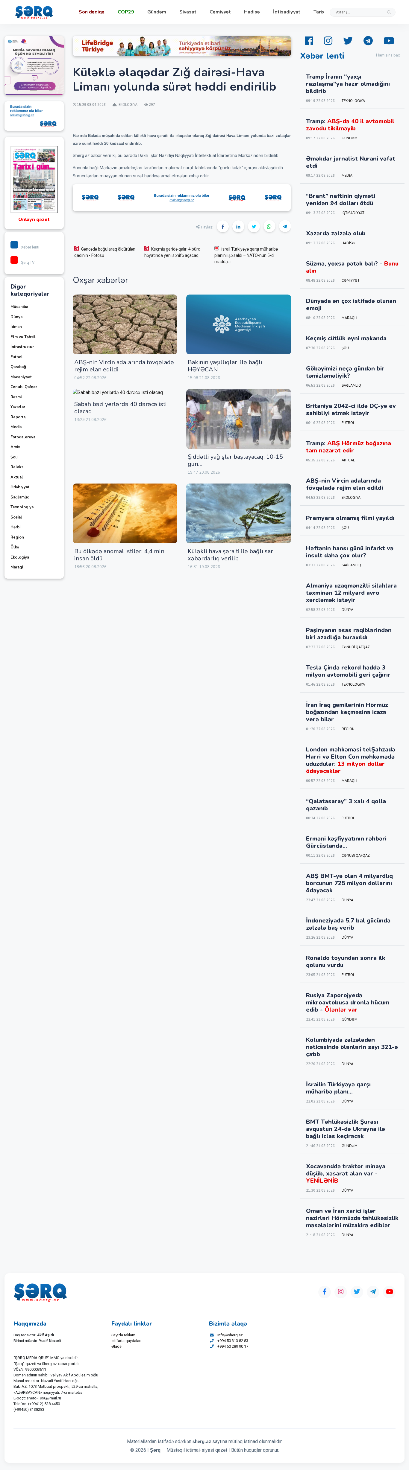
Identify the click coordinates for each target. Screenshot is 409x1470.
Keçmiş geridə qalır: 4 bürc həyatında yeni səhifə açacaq (172, 252)
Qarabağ (18, 367)
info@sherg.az (230, 1335)
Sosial (16, 517)
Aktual (16, 477)
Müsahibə (19, 306)
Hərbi (15, 527)
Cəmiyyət (220, 12)
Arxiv (15, 447)
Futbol (16, 357)
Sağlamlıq (19, 497)
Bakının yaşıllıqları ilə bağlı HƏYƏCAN (225, 365)
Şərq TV (27, 262)
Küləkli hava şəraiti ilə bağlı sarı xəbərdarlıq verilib (231, 554)
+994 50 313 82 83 (232, 1340)
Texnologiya (22, 507)
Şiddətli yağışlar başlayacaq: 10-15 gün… (235, 460)
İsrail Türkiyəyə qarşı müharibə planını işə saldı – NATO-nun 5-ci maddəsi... (246, 255)
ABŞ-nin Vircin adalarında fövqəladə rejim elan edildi (124, 365)
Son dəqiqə (91, 12)
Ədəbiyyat (19, 487)
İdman (16, 327)
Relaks (16, 467)
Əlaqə (116, 1346)
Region (17, 537)
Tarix (319, 12)
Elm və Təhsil (23, 337)
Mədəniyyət (21, 377)
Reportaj (18, 417)
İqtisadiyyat (286, 12)
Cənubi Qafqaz (23, 387)
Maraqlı (17, 567)
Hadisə (252, 12)
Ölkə (14, 547)
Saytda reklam (123, 1335)
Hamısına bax (388, 55)
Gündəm (156, 12)
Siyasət (187, 12)
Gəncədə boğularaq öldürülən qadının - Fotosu (104, 252)
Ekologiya (19, 557)
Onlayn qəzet (34, 219)
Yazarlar (17, 407)
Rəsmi (16, 397)
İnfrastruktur (22, 347)
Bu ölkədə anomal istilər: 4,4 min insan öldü (119, 554)
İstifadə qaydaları (126, 1340)
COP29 (126, 12)
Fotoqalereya (22, 437)
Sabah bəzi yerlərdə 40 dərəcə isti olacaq (120, 407)
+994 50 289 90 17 (232, 1346)
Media (16, 427)
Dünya (16, 317)
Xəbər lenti (30, 247)
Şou (14, 457)
